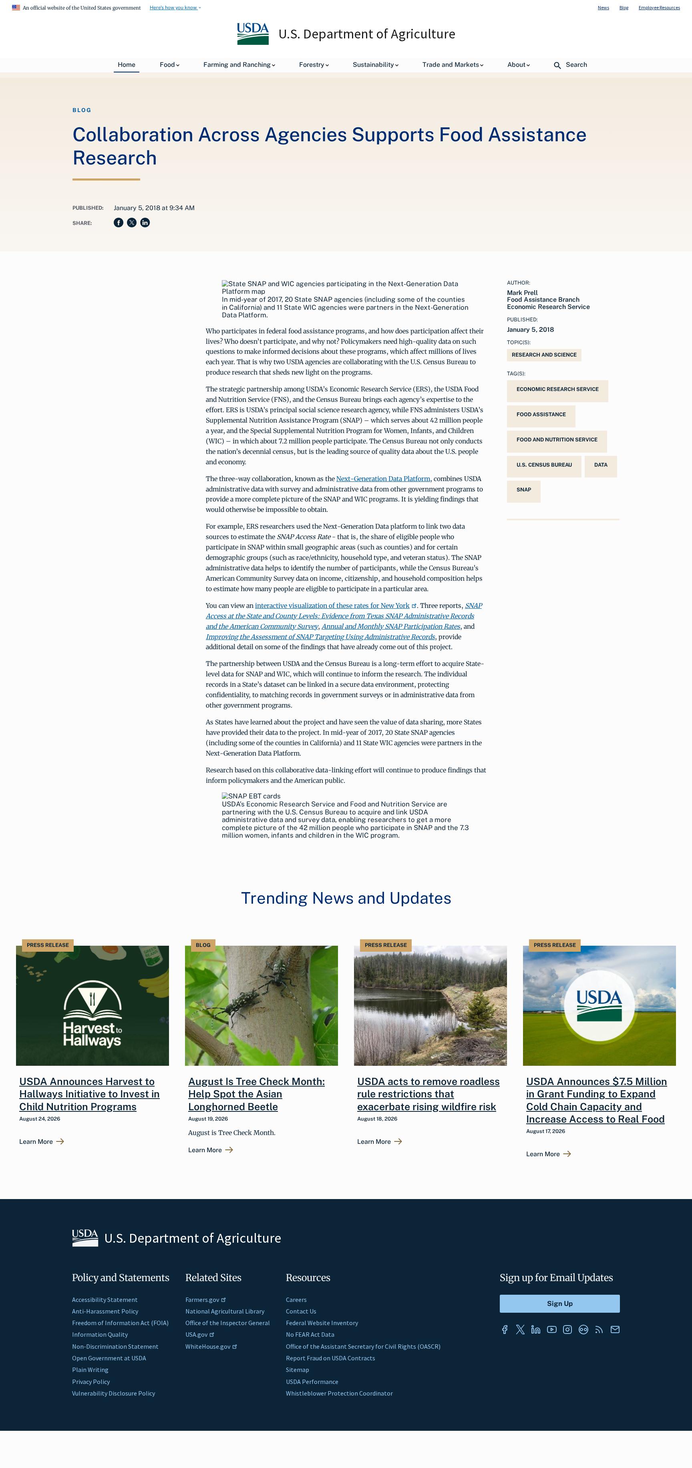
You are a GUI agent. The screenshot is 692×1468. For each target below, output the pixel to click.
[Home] (253, 42)
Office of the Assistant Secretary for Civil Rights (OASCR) (363, 1346)
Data (601, 465)
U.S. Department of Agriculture (366, 33)
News (603, 7)
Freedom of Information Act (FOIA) (120, 1323)
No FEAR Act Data (310, 1334)
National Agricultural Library (224, 1311)
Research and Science (544, 355)
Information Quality (100, 1334)
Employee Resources (659, 7)
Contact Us (301, 1311)
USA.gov (196, 1334)
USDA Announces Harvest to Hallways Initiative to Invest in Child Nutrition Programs (89, 1094)
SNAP (524, 490)
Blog (624, 7)
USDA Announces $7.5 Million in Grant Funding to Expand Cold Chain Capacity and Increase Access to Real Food (596, 1100)
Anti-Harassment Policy (105, 1311)
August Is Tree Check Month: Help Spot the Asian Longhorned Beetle (256, 1094)
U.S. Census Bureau (544, 465)
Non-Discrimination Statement (115, 1346)
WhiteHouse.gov (207, 1346)
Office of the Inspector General (227, 1323)
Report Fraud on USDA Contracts (330, 1358)
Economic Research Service (558, 389)
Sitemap (297, 1370)
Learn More (36, 1141)
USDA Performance (312, 1382)
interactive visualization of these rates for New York (332, 606)
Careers (296, 1300)
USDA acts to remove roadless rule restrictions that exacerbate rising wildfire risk (428, 1094)
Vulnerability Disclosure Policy (113, 1393)
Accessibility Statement (105, 1300)
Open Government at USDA (109, 1358)
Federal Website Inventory (322, 1323)
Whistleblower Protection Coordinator (339, 1393)
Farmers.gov (202, 1300)
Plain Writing (90, 1370)
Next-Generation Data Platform (383, 479)
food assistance (541, 414)
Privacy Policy (91, 1382)
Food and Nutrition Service (557, 440)
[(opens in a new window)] (504, 1329)
